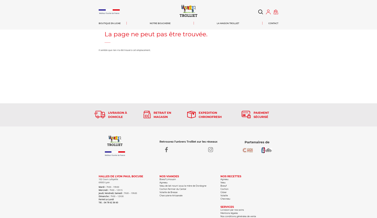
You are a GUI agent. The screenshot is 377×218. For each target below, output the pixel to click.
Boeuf (223, 185)
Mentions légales (229, 213)
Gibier (223, 192)
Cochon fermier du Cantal (172, 189)
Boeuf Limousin (167, 179)
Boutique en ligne (110, 23)
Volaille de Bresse (168, 192)
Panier (276, 11)
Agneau (163, 182)
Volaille (224, 195)
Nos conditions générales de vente (238, 216)
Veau (222, 182)
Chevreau (225, 198)
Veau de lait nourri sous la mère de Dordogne (182, 185)
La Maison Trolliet (228, 23)
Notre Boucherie (160, 23)
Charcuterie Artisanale (170, 195)
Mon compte (268, 12)
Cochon (224, 189)
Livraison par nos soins (232, 210)
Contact (273, 23)
